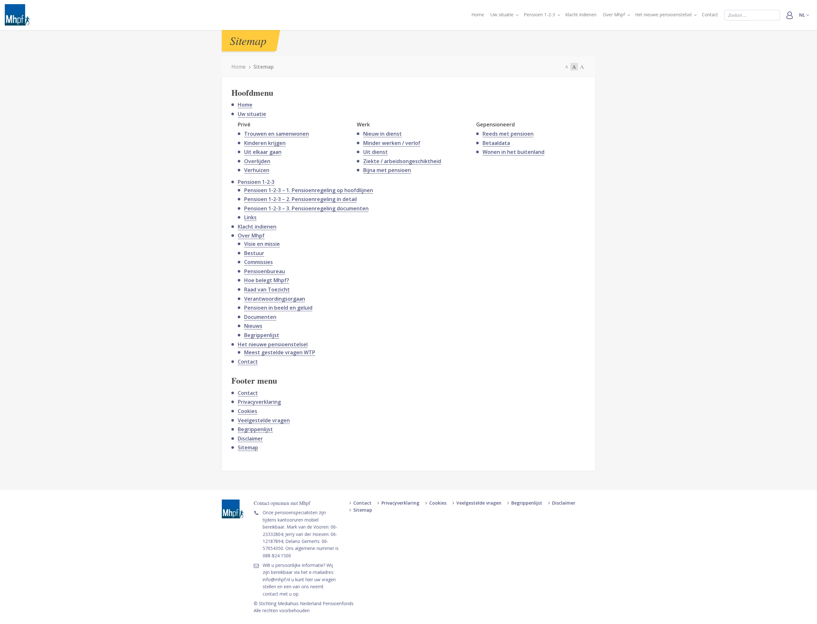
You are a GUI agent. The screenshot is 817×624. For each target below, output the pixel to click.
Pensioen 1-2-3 (539, 14)
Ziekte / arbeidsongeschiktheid (402, 161)
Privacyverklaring (259, 401)
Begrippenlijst (261, 335)
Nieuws (253, 325)
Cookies (247, 411)
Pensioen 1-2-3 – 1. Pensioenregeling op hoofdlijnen (308, 190)
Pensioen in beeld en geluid (278, 307)
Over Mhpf (614, 14)
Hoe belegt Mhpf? (266, 280)
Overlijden (257, 161)
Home (477, 14)
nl (802, 15)
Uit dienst (375, 151)
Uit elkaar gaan (262, 151)
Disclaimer (250, 438)
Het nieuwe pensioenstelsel (663, 14)
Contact (710, 14)
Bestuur (254, 253)
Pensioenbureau (264, 271)
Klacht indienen (580, 14)
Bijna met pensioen (387, 170)
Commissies (258, 262)
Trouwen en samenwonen (276, 133)
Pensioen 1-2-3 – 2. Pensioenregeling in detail (300, 199)
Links (250, 217)
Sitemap (248, 447)
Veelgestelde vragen (264, 420)
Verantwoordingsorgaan (274, 298)
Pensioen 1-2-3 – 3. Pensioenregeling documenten (306, 208)
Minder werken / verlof (391, 143)
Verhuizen (256, 170)
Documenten (260, 316)
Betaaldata (496, 143)
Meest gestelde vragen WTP (279, 352)
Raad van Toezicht (267, 289)
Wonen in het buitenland (513, 151)
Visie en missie (262, 243)
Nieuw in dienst (382, 133)
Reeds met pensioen (508, 133)
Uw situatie (502, 14)
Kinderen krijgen (265, 143)
